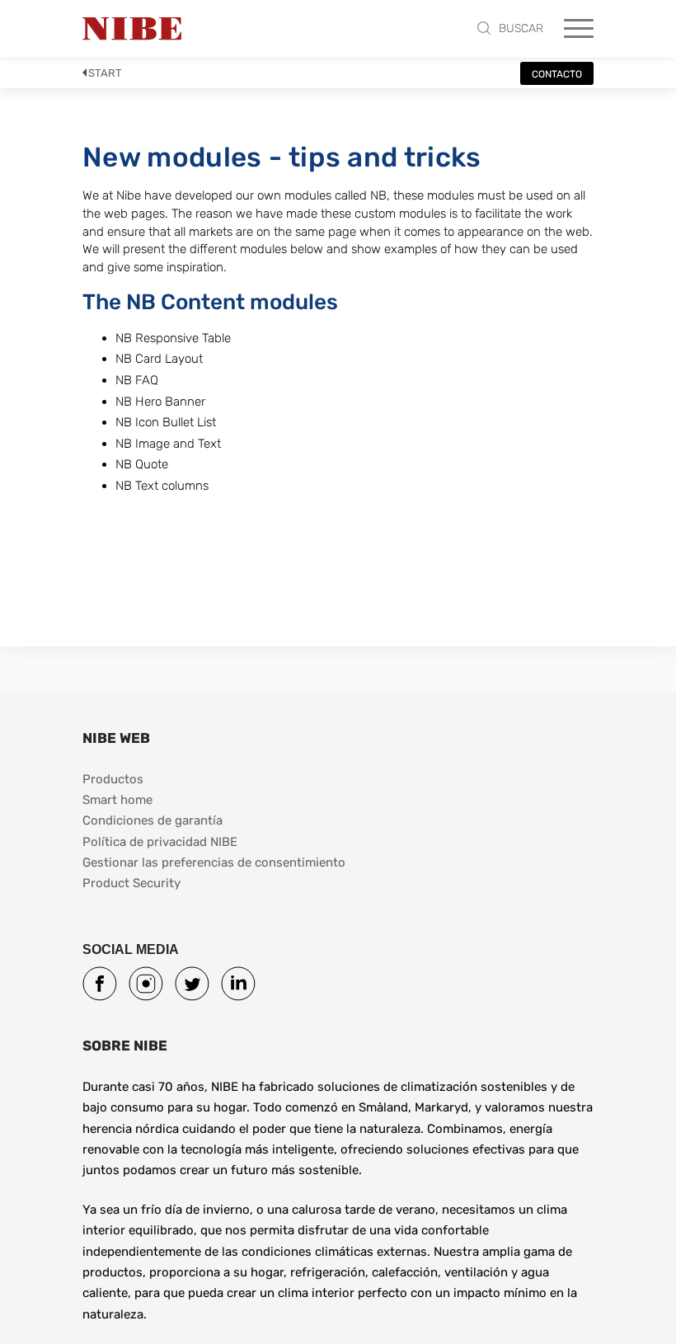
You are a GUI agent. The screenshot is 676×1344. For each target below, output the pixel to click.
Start (105, 73)
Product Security (131, 883)
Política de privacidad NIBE (159, 841)
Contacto (557, 74)
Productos (112, 779)
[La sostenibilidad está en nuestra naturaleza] (131, 28)
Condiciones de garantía (152, 820)
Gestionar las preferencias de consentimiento (213, 862)
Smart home (117, 799)
